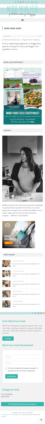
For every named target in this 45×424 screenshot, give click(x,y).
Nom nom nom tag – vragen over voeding (21, 40)
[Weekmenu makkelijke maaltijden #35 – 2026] (6, 273)
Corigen (3, 416)
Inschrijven (11, 376)
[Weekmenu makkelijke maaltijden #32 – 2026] (6, 303)
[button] (22, 20)
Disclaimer (5, 414)
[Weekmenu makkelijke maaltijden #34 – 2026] (6, 283)
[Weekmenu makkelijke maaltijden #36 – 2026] (6, 263)
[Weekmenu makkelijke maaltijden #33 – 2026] (6, 293)
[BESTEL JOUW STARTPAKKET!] (22, 96)
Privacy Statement (15, 414)
